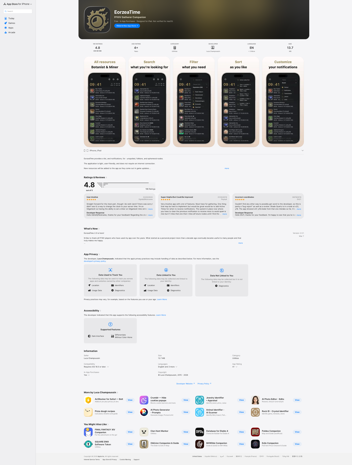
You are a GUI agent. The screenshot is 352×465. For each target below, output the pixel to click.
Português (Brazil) (273, 456)
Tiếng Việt (285, 456)
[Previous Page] (81, 206)
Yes (85, 375)
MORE (150, 209)
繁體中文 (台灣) (297, 456)
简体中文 (239, 456)
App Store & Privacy (110, 459)
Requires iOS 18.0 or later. (95, 367)
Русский (230, 456)
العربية (222, 456)
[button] (18, 18)
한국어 (262, 456)
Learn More (162, 299)
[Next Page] (307, 206)
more (227, 168)
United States (197, 456)
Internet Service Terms (92, 459)
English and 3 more (166, 367)
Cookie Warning (125, 459)
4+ (233, 367)
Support (136, 459)
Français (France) (251, 456)
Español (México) (211, 456)
